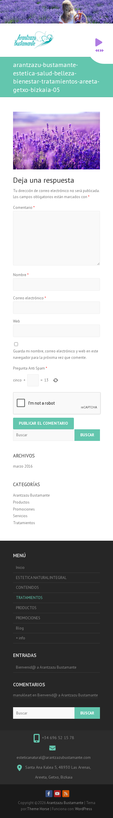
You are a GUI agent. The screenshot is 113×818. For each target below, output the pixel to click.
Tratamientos (24, 522)
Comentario (24, 207)
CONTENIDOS (27, 587)
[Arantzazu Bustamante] (35, 40)
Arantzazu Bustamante (31, 495)
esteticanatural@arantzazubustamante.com (54, 757)
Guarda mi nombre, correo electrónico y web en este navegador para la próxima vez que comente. (55, 354)
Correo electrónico (29, 298)
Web (16, 321)
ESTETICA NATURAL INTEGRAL (41, 577)
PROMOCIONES (28, 618)
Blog (20, 628)
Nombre (21, 274)
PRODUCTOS (26, 607)
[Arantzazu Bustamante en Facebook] (48, 793)
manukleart (22, 695)
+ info (20, 638)
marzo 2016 (22, 466)
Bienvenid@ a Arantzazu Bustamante (46, 667)
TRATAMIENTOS (29, 597)
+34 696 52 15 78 (58, 737)
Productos (21, 502)
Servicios (20, 515)
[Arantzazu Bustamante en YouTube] (57, 793)
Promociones (24, 509)
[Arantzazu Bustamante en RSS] (65, 793)
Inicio (20, 567)
